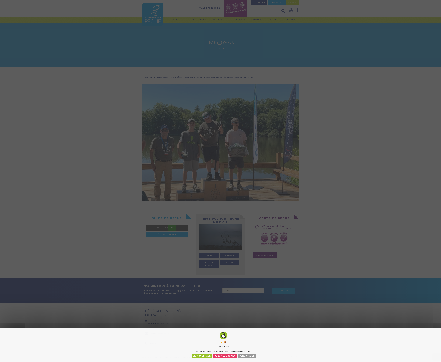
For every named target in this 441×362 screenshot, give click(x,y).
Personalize (247, 356)
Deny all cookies (225, 356)
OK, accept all (202, 356)
